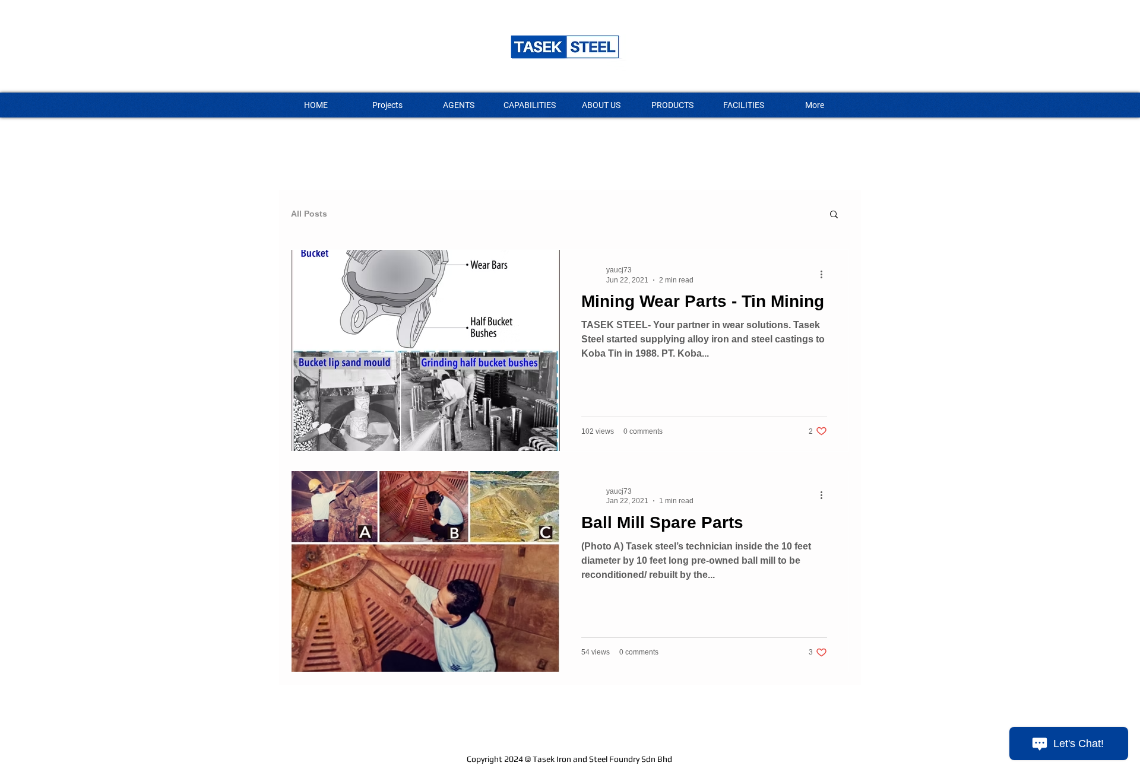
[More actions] (825, 274)
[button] (834, 215)
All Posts (309, 213)
